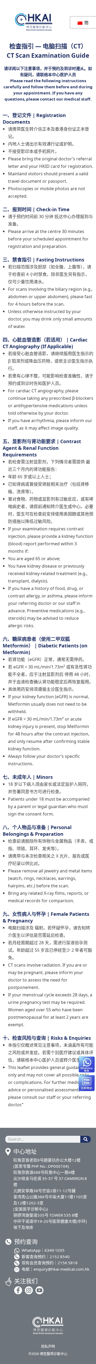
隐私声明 (48, 1346)
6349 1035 (55, 1250)
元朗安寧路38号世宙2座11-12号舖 (44, 1190)
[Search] (85, 1139)
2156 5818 (68, 1262)
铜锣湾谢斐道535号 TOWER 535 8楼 (45, 1215)
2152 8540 (60, 1256)
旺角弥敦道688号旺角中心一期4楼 (44, 1172)
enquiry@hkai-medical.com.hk (61, 1269)
